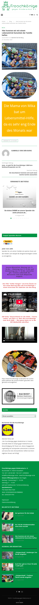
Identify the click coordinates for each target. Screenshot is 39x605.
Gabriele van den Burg (17, 37)
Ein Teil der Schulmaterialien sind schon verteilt (25, 525)
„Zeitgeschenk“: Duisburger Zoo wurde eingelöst (26, 553)
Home (3, 21)
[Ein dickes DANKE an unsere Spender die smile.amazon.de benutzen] (19, 196)
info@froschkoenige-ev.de (10, 475)
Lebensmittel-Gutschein (10, 140)
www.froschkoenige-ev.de (27, 475)
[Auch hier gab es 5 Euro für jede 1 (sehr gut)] (7, 567)
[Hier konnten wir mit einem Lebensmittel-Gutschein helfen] (7, 539)
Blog (10, 21)
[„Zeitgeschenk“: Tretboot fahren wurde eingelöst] (7, 578)
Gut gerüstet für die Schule (24, 513)
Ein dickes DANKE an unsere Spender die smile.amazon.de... (20, 211)
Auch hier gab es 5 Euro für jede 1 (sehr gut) (26, 565)
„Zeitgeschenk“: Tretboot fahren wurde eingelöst (24, 576)
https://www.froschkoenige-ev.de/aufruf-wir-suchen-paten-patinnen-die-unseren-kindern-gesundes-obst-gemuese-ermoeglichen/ (18, 380)
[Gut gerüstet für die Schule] (7, 516)
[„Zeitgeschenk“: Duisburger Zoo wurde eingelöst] (7, 555)
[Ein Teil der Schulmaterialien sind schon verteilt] (7, 527)
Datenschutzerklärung (8, 502)
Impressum (5, 500)
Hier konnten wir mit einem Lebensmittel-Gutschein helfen (26, 537)
